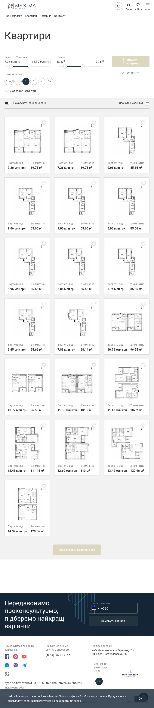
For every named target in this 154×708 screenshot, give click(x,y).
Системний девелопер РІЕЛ (100, 667)
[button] (134, 103)
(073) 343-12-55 (58, 655)
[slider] (11, 66)
